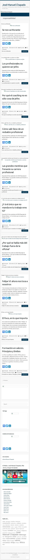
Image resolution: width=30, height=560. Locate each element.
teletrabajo (23, 538)
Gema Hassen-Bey (8, 502)
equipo (16, 527)
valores (17, 540)
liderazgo (22, 535)
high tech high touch (20, 528)
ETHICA (19, 527)
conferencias (13, 523)
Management (8, 536)
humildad (10, 530)
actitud (4, 521)
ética (4, 544)
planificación (19, 536)
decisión (12, 525)
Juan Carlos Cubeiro (8, 505)
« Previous (5, 380)
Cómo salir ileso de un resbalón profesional (13, 130)
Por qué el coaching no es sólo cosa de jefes (14, 97)
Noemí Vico (6, 510)
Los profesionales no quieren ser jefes (12, 65)
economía (21, 525)
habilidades (13, 528)
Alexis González (7, 491)
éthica (22, 542)
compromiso (17, 521)
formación (21, 370)
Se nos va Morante (11, 30)
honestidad (5, 530)
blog (21, 47)
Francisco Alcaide (7, 500)
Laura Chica (6, 507)
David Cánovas (7, 498)
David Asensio (7, 497)
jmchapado (6, 47)
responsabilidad (10, 538)
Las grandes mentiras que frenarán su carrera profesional (14, 169)
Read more (24, 51)
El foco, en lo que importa (15, 318)
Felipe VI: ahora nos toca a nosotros (15, 283)
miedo (14, 536)
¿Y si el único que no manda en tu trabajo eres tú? (14, 207)
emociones (6, 527)
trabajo (4, 540)
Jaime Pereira (6, 503)
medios (23, 79)
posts (23, 47)
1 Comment (6, 226)
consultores (24, 523)
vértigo (13, 542)
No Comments (6, 81)
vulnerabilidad (6, 542)
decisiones (7, 525)
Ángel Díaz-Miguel (7, 493)
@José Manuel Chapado (8, 459)
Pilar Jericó (6, 512)
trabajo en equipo (10, 540)
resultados (18, 538)
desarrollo (17, 525)
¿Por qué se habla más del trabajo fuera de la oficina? (14, 245)
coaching (13, 521)
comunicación (6, 523)
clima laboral (8, 521)
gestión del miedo (6, 528)
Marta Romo (6, 509)
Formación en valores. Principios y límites (13, 350)
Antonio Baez (6, 495)
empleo (12, 527)
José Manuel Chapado (13, 4)
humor (15, 530)
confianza (18, 523)
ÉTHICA (17, 542)
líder (3, 536)
